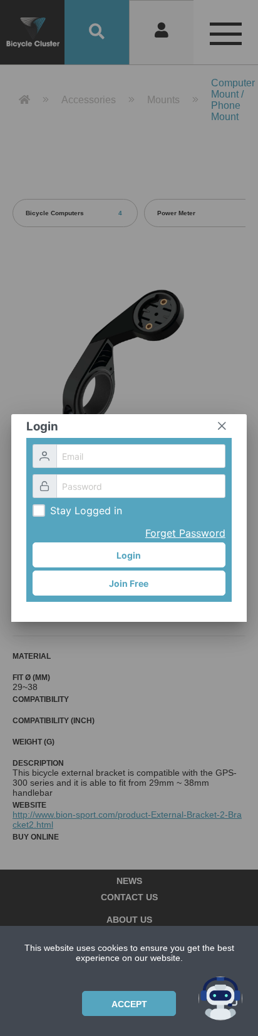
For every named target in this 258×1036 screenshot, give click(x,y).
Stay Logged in (86, 510)
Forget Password (185, 533)
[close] (222, 426)
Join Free (128, 583)
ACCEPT (129, 1004)
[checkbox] (39, 510)
